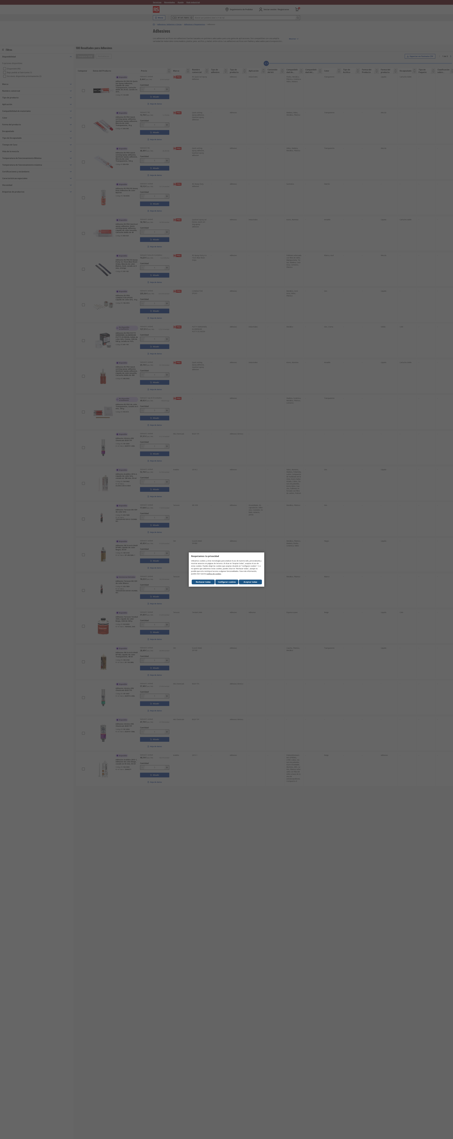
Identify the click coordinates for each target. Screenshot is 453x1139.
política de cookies (214, 574)
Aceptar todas (250, 582)
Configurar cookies (227, 582)
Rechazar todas (203, 582)
